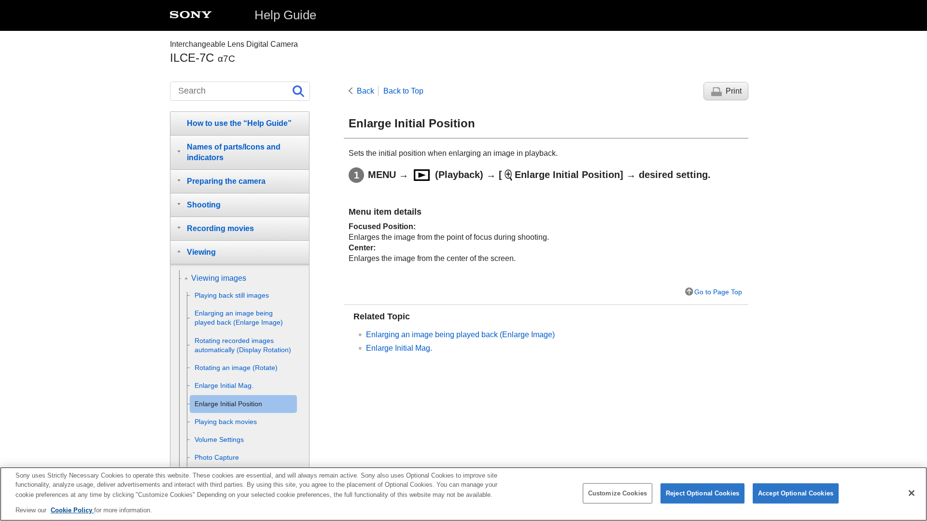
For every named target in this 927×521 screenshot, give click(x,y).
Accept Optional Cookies (795, 493)
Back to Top (403, 91)
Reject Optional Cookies (702, 493)
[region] (463, 494)
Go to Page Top (718, 292)
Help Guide (285, 15)
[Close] (911, 493)
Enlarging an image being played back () (460, 334)
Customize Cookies (617, 493)
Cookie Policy (72, 509)
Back (365, 91)
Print (734, 91)
